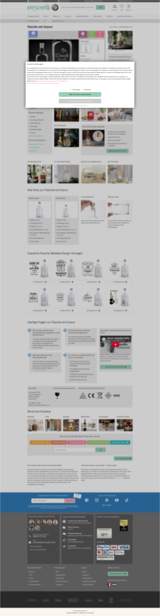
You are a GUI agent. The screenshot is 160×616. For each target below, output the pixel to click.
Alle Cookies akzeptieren (80, 94)
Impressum (45, 83)
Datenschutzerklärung (34, 83)
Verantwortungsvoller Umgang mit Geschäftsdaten (52, 81)
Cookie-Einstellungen (79, 105)
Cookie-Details (54, 83)
